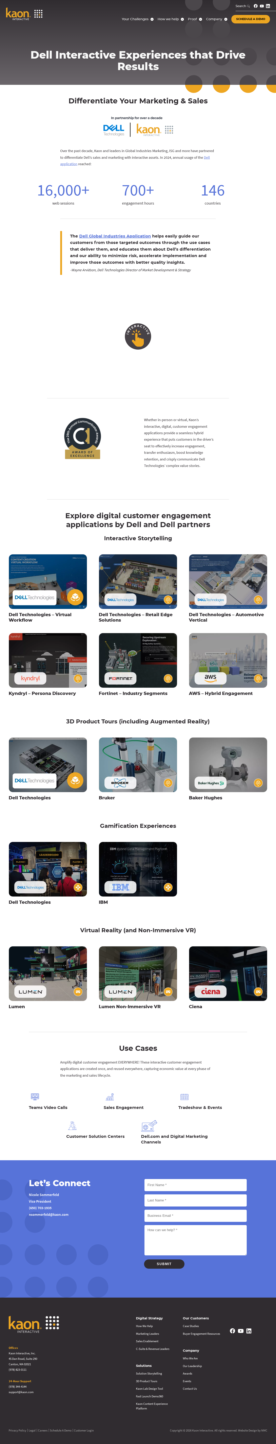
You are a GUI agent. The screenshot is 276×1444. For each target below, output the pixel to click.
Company (191, 1350)
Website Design (247, 1430)
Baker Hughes (205, 798)
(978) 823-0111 (17, 1369)
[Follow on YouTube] (262, 6)
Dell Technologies (30, 798)
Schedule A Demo (61, 1430)
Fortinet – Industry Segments (133, 693)
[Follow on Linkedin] (268, 6)
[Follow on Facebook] (256, 6)
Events (187, 1381)
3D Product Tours (146, 1381)
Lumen (17, 1007)
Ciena (195, 1007)
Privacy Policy (17, 1430)
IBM (103, 902)
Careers (42, 1430)
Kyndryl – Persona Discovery (42, 693)
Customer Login (84, 1430)
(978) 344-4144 (17, 1386)
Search (241, 6)
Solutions (144, 1365)
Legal (32, 1430)
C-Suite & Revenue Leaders (152, 1349)
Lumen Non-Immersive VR (130, 1007)
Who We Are (190, 1358)
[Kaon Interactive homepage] (24, 14)
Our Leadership (192, 1366)
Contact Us (190, 1388)
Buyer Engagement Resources (201, 1334)
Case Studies (191, 1326)
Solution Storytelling (149, 1373)
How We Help (144, 1326)
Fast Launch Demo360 (149, 1396)
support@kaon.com (21, 1392)
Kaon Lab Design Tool (149, 1388)
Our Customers (196, 1318)
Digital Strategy (149, 1318)
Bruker (107, 798)
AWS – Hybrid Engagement (221, 693)
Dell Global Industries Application (115, 236)
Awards (187, 1373)
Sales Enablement (147, 1341)
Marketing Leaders (147, 1334)
